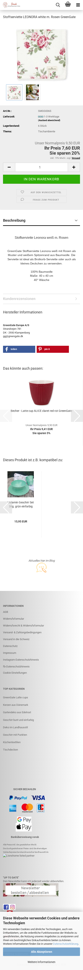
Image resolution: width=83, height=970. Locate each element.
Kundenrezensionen (19, 299)
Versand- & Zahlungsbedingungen (22, 632)
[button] (9, 167)
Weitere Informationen (41, 962)
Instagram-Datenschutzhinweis (21, 659)
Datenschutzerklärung (65, 943)
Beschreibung (14, 220)
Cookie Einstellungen (15, 672)
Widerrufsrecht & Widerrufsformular (23, 625)
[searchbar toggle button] (58, 5)
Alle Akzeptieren (41, 951)
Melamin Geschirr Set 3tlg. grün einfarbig (20, 504)
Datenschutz (10, 646)
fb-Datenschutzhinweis (16, 666)
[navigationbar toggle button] (78, 5)
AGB (5, 611)
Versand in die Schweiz (16, 639)
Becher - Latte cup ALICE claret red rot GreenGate (41, 410)
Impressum (9, 652)
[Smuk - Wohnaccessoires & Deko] (10, 5)
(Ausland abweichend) (49, 120)
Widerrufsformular (13, 618)
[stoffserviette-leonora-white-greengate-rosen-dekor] (41, 52)
